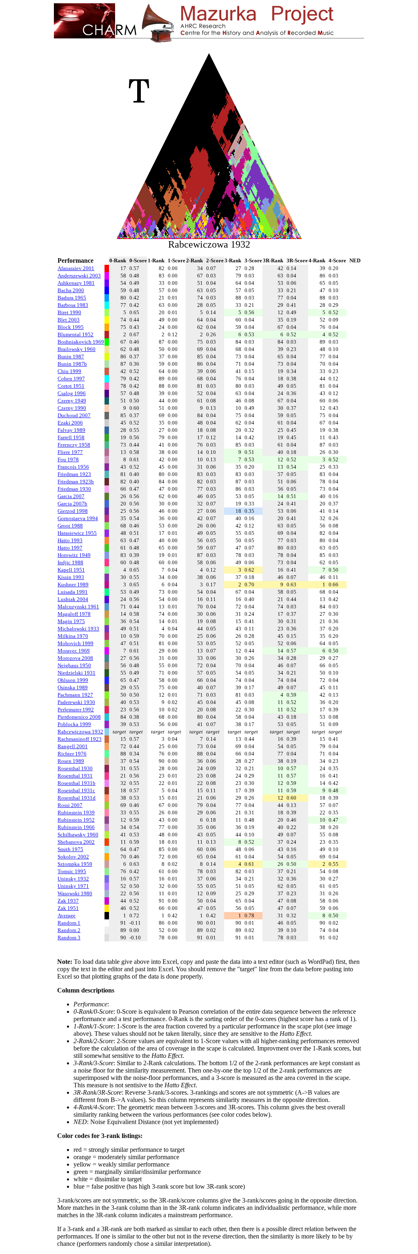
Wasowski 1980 (75, 893)
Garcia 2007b (72, 504)
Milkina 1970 (73, 636)
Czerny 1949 (72, 401)
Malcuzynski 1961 (78, 607)
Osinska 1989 (73, 687)
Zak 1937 (68, 901)
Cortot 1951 (71, 386)
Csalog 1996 (72, 393)
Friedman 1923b (76, 481)
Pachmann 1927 (75, 695)
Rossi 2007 (70, 805)
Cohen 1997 (71, 379)
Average (67, 915)
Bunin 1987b (72, 364)
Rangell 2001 (73, 746)
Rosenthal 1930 (75, 768)
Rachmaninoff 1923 (80, 739)
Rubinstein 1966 (76, 827)
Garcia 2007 (71, 496)
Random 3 (69, 937)
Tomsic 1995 (72, 871)
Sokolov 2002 (73, 857)
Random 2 (69, 930)
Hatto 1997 (70, 548)
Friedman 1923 (74, 474)
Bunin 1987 (71, 356)
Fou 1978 (68, 459)
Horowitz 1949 (74, 555)
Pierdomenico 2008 (79, 717)
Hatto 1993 (70, 540)
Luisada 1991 (73, 592)
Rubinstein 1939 (76, 812)
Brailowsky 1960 (77, 349)
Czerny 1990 (72, 408)
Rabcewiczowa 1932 (80, 732)
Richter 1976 (72, 754)
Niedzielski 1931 (77, 673)
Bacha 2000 (71, 290)
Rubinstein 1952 (76, 820)
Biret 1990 (69, 312)
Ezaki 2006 (70, 423)
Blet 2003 (69, 320)
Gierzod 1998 (73, 511)
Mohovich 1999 (75, 643)
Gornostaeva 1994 (78, 518)
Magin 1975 (71, 621)
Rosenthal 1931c (76, 790)
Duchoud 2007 (74, 415)
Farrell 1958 (71, 437)
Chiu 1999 (69, 371)
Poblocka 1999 (74, 724)
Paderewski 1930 (76, 702)
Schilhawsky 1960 (78, 835)
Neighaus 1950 (74, 665)
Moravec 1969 (74, 651)
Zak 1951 (68, 908)
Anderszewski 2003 (79, 276)
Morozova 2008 (75, 658)
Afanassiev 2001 (76, 268)
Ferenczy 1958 (74, 445)
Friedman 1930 (74, 489)
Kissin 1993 (71, 577)
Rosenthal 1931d (77, 798)
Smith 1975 (70, 849)
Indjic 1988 (70, 562)
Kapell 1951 (71, 570)
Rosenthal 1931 (75, 776)
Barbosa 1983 (73, 305)
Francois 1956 (73, 467)
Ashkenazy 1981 (76, 283)
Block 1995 (71, 327)
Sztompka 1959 (75, 864)
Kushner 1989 (73, 584)
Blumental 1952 (75, 334)
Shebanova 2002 (76, 842)
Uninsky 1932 (73, 879)
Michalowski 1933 (78, 629)
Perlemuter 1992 (76, 709)
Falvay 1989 (71, 430)
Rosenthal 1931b (77, 783)
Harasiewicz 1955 (77, 533)
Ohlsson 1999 (73, 680)
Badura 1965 (72, 298)
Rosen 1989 (71, 761)
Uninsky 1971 (73, 886)
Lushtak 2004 (73, 599)
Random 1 (69, 923)
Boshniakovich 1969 (81, 342)
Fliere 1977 (70, 452)
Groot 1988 (70, 526)
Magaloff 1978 (74, 614)
